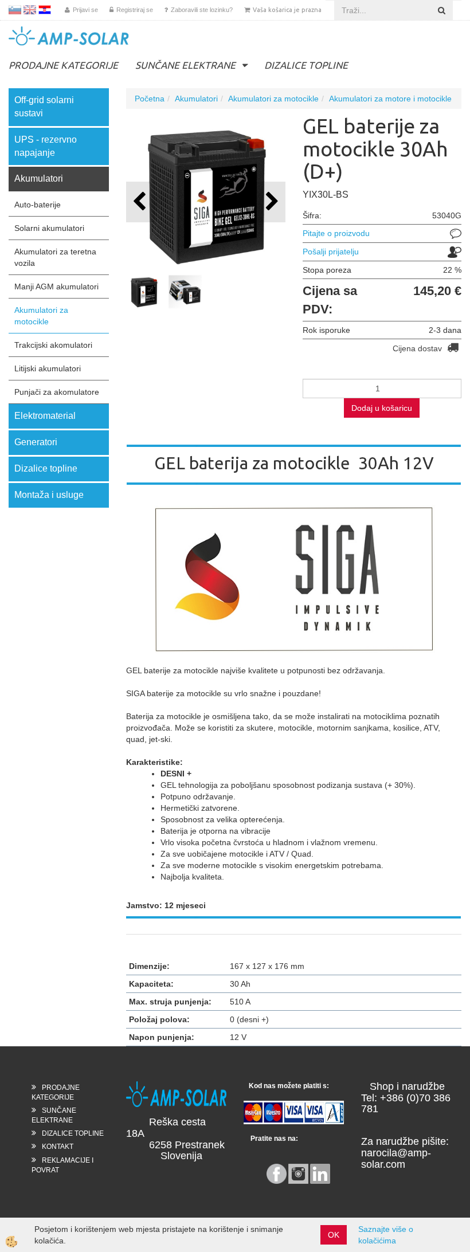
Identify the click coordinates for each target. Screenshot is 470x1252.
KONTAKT (57, 1147)
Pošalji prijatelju (331, 251)
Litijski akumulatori (47, 368)
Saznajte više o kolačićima (385, 1234)
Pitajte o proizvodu (336, 233)
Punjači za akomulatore (56, 392)
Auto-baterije (37, 204)
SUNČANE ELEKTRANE (185, 65)
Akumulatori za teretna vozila (55, 257)
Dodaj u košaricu (381, 408)
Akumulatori (196, 98)
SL (15, 9)
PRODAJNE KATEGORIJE (63, 65)
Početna (149, 98)
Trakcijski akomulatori (53, 345)
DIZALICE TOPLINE (306, 65)
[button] (270, 202)
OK (333, 1234)
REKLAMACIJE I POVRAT (62, 1165)
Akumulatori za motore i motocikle (390, 98)
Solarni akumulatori (49, 228)
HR (44, 9)
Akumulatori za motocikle (41, 315)
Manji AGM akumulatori (56, 286)
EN (29, 9)
